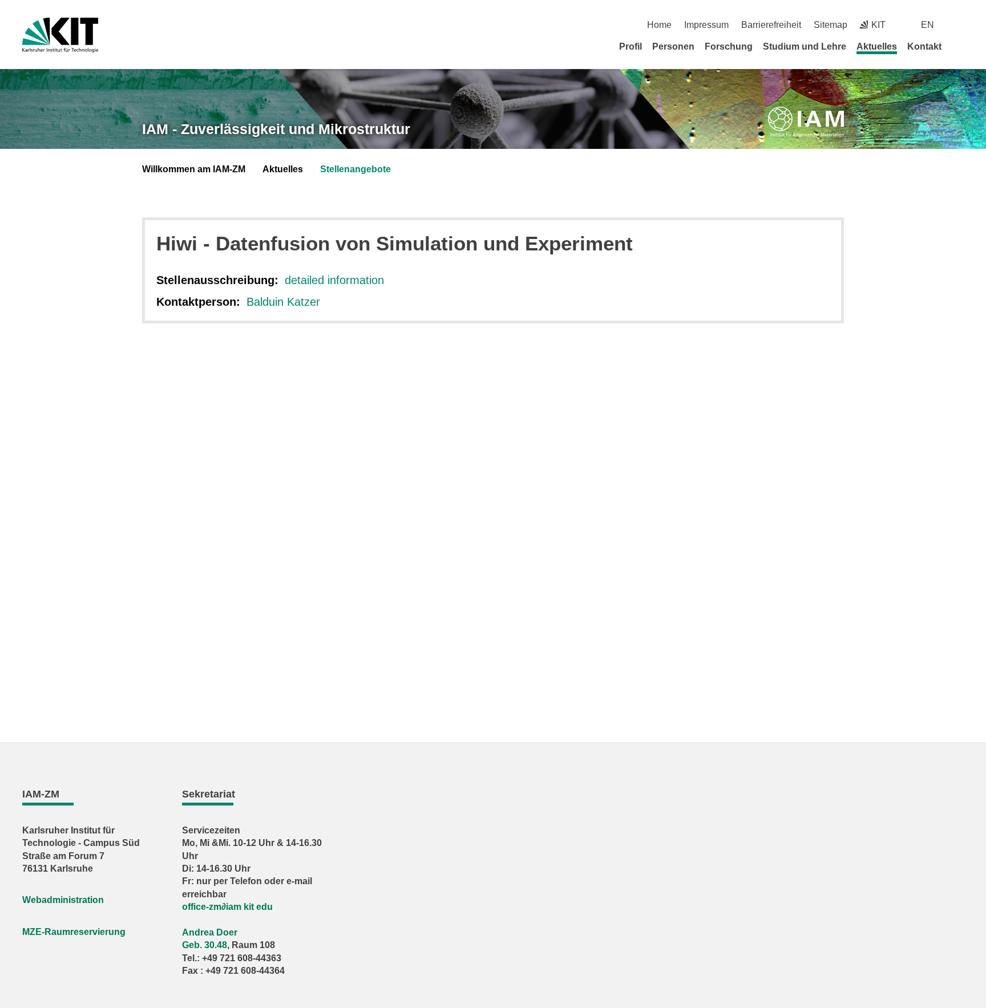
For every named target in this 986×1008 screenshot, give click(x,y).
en (927, 25)
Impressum (706, 25)
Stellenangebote (355, 169)
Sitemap (830, 25)
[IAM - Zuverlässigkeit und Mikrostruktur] (806, 122)
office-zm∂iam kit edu (227, 907)
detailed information (334, 280)
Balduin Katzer (283, 301)
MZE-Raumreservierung (74, 932)
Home (659, 25)
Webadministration (63, 900)
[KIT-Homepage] (60, 35)
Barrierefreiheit (771, 25)
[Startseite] (960, 46)
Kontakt (924, 46)
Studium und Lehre (804, 46)
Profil (630, 46)
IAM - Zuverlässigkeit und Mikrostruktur (276, 129)
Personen (673, 46)
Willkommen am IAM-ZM (193, 169)
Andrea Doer (209, 932)
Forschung (729, 46)
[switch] (959, 24)
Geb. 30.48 (204, 945)
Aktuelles (876, 46)
